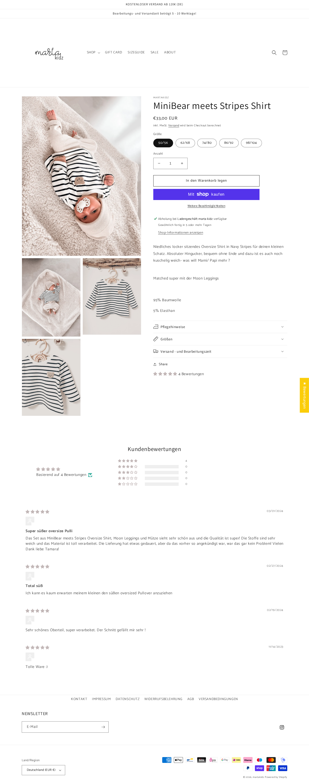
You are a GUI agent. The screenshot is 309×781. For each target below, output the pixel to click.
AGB (190, 699)
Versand (173, 125)
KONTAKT (79, 699)
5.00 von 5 (71, 469)
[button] (93, 53)
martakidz (258, 777)
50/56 (163, 143)
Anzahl (158, 153)
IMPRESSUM (101, 699)
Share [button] (163, 364)
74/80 (207, 143)
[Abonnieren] (103, 727)
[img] (37, 512)
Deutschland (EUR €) (41, 770)
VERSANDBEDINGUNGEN (218, 699)
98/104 (251, 143)
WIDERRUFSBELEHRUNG (163, 699)
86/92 (229, 143)
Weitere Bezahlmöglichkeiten (206, 206)
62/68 (185, 143)
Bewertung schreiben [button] (245, 472)
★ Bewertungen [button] (304, 395)
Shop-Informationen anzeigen (180, 232)
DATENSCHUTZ (128, 699)
